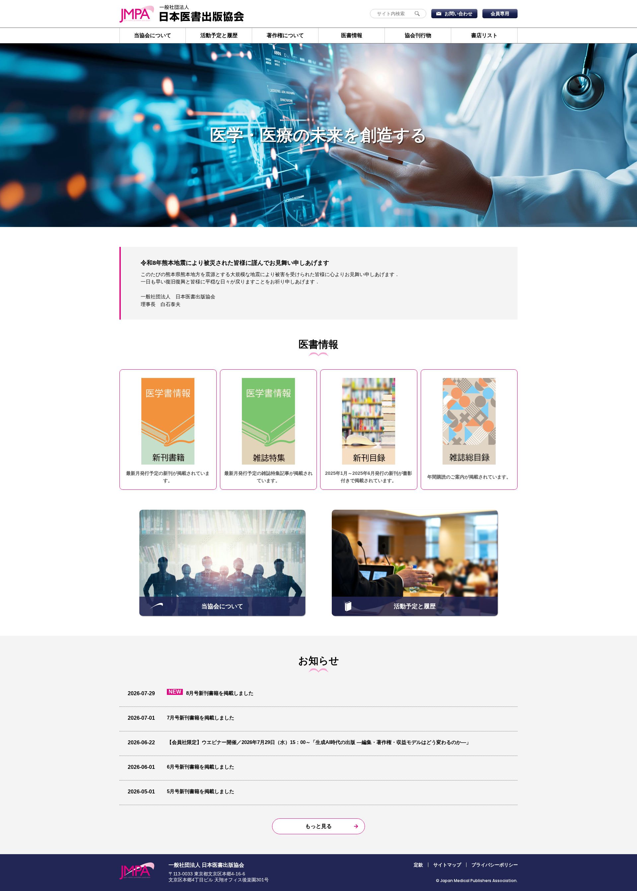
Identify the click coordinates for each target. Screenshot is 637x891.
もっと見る (318, 826)
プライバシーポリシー (494, 864)
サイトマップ (447, 864)
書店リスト (484, 35)
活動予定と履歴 (219, 35)
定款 (418, 864)
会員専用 (500, 13)
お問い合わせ (458, 13)
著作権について (285, 35)
